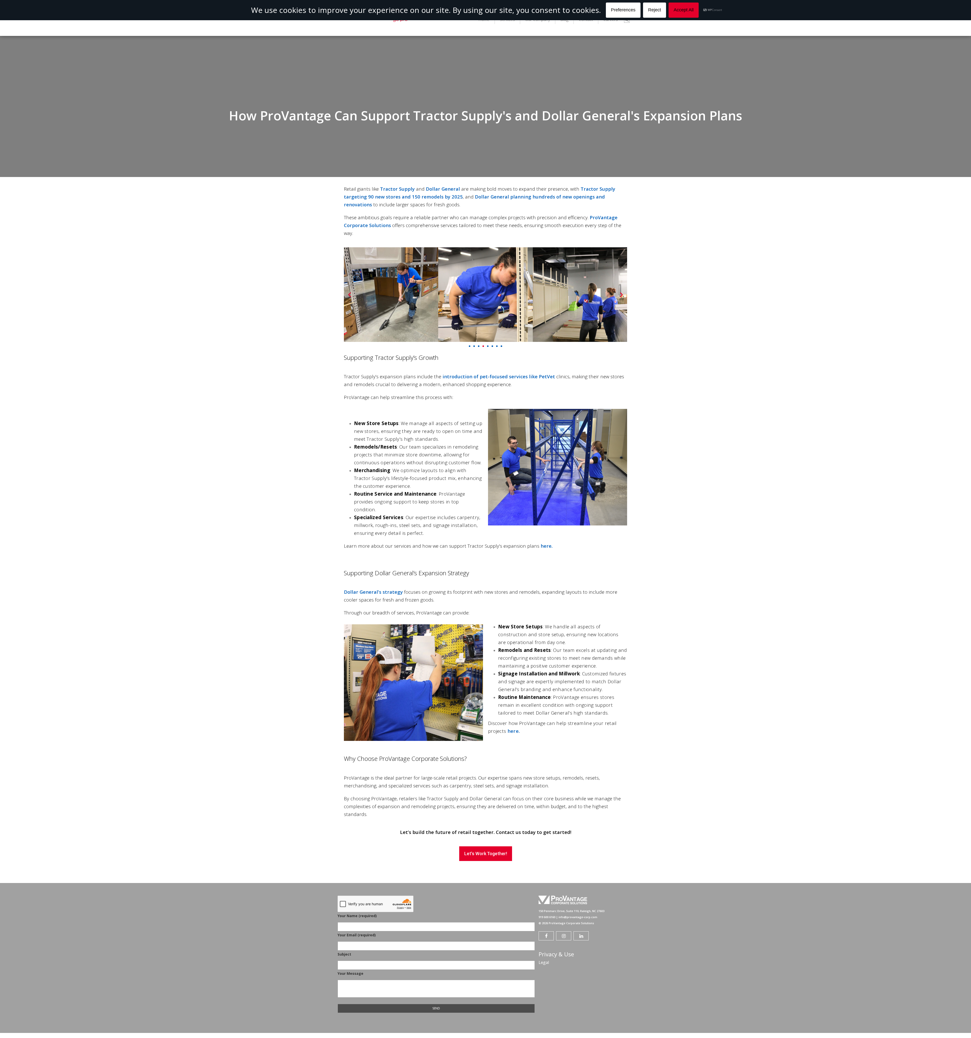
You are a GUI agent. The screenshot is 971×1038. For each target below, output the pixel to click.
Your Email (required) (357, 935)
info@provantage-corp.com (578, 917)
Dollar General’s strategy (373, 592)
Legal (544, 962)
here (546, 546)
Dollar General (443, 189)
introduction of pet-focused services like (490, 376)
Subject (344, 954)
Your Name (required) (357, 915)
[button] (349, 295)
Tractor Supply (397, 189)
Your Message (350, 973)
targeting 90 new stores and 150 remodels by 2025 (403, 196)
